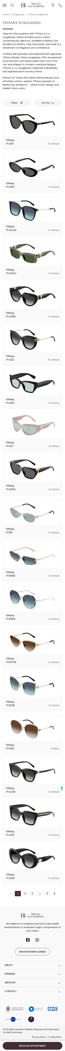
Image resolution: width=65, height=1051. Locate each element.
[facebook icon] (27, 940)
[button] (17, 102)
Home (6, 14)
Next (55, 893)
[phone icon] (60, 5)
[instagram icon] (37, 940)
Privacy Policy (39, 1037)
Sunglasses (18, 14)
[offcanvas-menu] (4, 5)
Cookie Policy (55, 1037)
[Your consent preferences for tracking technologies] (62, 788)
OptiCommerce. (14, 1032)
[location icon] (12, 5)
